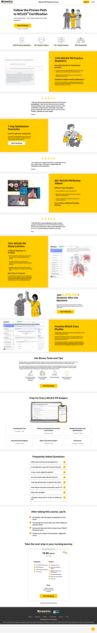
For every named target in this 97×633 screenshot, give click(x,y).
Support (30, 616)
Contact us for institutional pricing (48, 603)
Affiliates (45, 616)
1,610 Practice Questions (22, 45)
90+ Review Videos (41, 45)
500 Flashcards (81, 45)
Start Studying (22, 25)
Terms (67, 616)
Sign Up (86, 2)
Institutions (37, 616)
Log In (93, 2)
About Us (61, 616)
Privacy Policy (53, 616)
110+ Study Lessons (61, 45)
